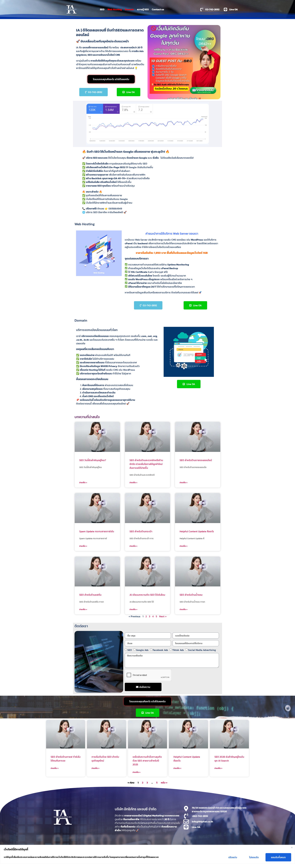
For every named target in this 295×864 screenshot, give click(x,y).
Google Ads (142, 650)
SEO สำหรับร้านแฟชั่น (90, 595)
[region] (147, 854)
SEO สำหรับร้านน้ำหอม (191, 595)
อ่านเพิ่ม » (83, 482)
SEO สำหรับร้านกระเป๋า (141, 531)
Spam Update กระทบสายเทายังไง (96, 531)
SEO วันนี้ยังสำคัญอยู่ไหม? (92, 460)
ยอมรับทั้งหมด (278, 857)
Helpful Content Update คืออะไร (197, 531)
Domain (129, 9)
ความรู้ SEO (143, 9)
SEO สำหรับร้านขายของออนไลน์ (196, 460)
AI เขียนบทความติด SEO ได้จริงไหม (147, 595)
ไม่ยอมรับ (254, 857)
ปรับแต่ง (232, 857)
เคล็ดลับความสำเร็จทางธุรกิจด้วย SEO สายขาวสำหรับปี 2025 (147, 760)
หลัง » (164, 782)
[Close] (292, 847)
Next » (163, 616)
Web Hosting (114, 9)
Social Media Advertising (202, 650)
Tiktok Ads (178, 650)
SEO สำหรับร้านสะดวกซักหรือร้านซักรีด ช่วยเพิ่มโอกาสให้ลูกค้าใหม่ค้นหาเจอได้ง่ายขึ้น (146, 464)
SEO (102, 9)
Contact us (158, 9)
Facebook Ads (160, 650)
